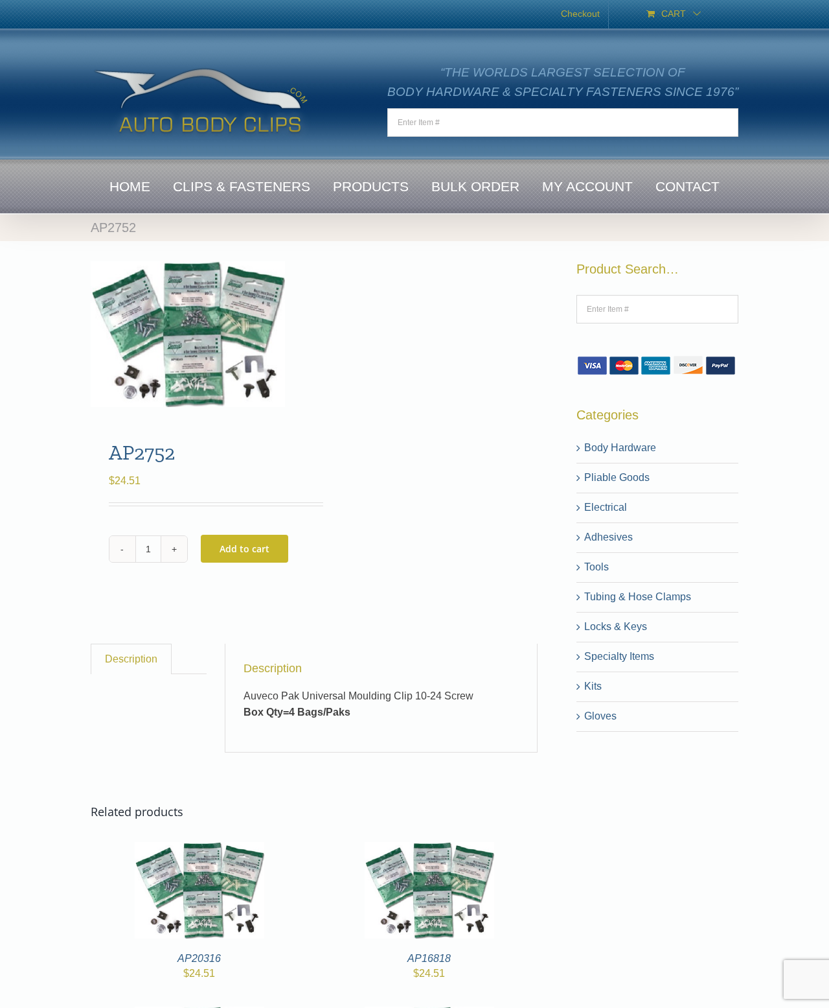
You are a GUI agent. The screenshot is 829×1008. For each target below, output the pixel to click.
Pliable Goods (617, 477)
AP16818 (429, 958)
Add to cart (244, 549)
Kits (593, 686)
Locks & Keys (615, 626)
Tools (596, 566)
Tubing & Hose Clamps (637, 596)
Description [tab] (131, 658)
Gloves (600, 715)
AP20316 (199, 958)
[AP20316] (199, 849)
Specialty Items (619, 656)
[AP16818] (429, 849)
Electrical (605, 507)
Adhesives (608, 537)
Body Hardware (620, 447)
